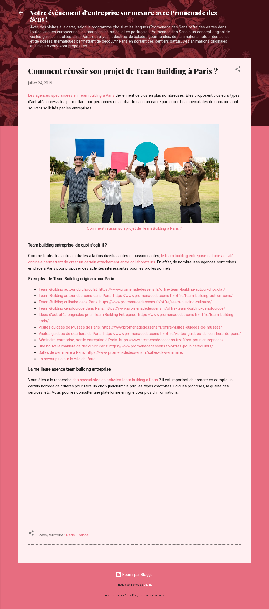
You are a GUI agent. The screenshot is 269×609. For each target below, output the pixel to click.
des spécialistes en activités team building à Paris (115, 379)
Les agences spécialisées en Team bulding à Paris (71, 95)
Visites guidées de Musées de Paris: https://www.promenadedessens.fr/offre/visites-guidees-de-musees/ (130, 327)
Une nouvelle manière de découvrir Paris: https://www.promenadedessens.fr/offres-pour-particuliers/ (126, 346)
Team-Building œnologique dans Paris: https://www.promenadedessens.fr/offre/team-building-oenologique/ (132, 308)
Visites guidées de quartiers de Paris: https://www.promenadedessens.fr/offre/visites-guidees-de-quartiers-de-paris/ (140, 333)
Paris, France (77, 535)
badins (148, 584)
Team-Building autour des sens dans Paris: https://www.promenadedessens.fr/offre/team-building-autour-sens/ (136, 295)
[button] (238, 70)
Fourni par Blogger (137, 574)
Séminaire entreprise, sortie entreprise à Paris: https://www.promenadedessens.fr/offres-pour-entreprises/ (131, 339)
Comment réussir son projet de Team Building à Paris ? (134, 228)
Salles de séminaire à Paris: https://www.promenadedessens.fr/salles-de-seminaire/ (111, 352)
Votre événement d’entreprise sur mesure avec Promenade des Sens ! (123, 15)
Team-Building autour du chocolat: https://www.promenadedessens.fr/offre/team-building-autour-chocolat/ (132, 289)
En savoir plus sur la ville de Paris (67, 358)
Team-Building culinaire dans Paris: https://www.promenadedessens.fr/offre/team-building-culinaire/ (125, 302)
